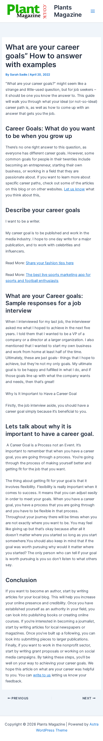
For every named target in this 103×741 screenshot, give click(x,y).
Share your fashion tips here (50, 263)
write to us (42, 675)
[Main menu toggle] (93, 11)
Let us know (74, 189)
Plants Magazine (68, 11)
